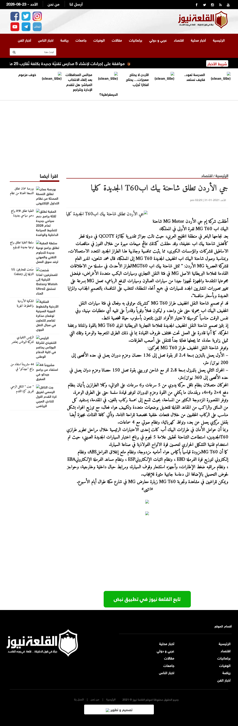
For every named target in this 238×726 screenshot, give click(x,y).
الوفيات (99, 40)
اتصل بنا (79, 699)
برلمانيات (135, 40)
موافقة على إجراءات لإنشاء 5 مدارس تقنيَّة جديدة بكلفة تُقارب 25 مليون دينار (70, 63)
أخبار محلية (198, 40)
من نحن (54, 3)
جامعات (81, 40)
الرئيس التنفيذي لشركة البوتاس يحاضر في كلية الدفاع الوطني (22, 342)
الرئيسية (219, 40)
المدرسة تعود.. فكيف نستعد (194, 76)
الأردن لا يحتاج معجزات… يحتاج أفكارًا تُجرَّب (137, 79)
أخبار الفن (24, 40)
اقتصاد (179, 40)
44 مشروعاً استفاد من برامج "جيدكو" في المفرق (22, 369)
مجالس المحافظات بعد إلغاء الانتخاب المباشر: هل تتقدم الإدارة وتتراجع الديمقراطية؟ (92, 84)
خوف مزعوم (27, 74)
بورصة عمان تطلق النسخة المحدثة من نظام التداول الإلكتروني (22, 193)
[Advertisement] (119, 133)
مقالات (117, 40)
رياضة (64, 40)
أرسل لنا (76, 3)
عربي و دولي (158, 40)
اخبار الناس (45, 40)
